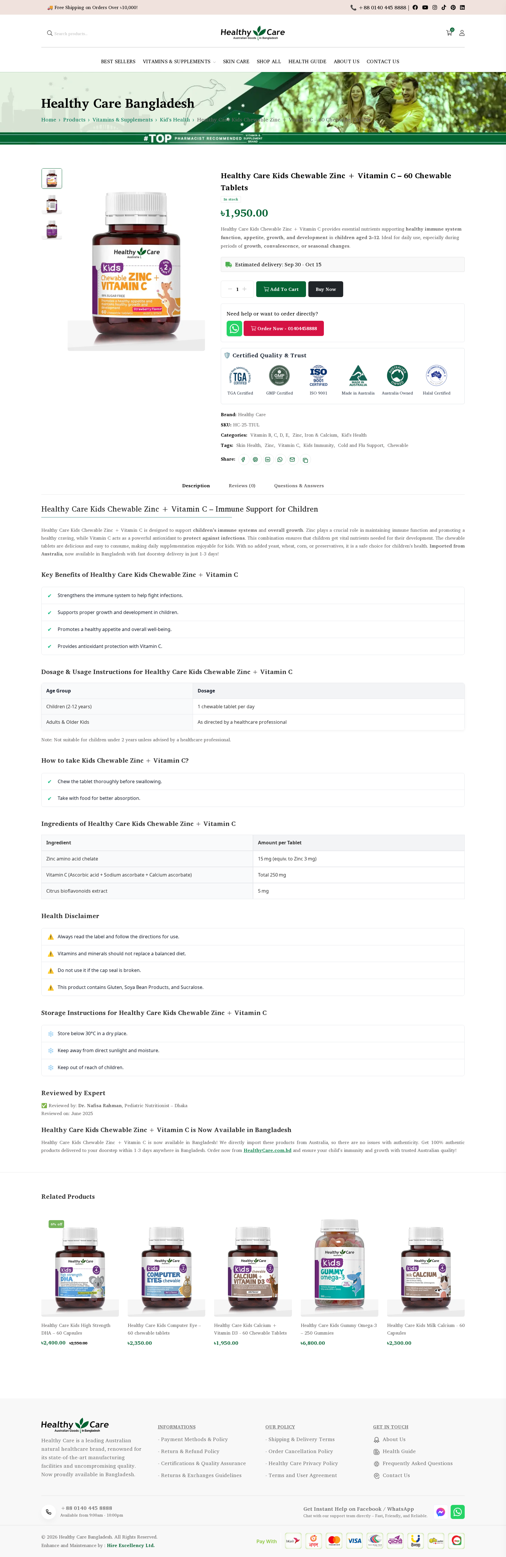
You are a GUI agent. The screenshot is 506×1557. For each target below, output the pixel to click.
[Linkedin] (462, 7)
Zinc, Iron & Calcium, (316, 435)
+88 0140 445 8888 (86, 1507)
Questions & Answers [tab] (299, 485)
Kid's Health (175, 119)
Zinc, (270, 445)
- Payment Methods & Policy (193, 1439)
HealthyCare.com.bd (267, 1150)
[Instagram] (436, 7)
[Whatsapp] (458, 1511)
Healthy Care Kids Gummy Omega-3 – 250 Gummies (339, 1329)
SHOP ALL (269, 61)
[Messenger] (441, 1511)
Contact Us (395, 1475)
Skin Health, (249, 445)
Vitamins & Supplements (123, 119)
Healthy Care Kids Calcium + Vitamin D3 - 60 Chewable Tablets (250, 1329)
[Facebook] (416, 7)
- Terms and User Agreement (301, 1475)
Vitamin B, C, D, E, (270, 435)
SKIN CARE (236, 61)
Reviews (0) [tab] (242, 485)
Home (48, 119)
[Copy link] (305, 459)
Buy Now (326, 289)
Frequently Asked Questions (417, 1463)
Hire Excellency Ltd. (131, 1545)
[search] (49, 33)
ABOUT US (346, 61)
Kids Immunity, (319, 445)
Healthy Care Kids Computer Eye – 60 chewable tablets (164, 1329)
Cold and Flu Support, (361, 445)
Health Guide (398, 1451)
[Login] (462, 33)
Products (74, 119)
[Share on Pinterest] (255, 459)
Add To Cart (284, 289)
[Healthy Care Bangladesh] (253, 32)
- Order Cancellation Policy (299, 1451)
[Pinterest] (454, 7)
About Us (393, 1439)
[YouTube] (426, 7)
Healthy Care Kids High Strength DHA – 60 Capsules (75, 1329)
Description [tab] (196, 485)
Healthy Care (252, 414)
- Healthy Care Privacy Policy (301, 1463)
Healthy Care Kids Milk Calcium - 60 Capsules (426, 1329)
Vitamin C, (289, 445)
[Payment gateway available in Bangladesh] (361, 1540)
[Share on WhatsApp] (280, 459)
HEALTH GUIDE (307, 61)
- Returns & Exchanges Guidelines (200, 1475)
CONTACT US (383, 61)
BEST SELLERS (118, 61)
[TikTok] (445, 7)
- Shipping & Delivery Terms (300, 1439)
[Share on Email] (292, 459)
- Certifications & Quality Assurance (202, 1463)
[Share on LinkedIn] (268, 459)
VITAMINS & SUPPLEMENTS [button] (177, 61)
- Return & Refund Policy (189, 1451)
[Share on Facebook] (243, 459)
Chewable (397, 445)
